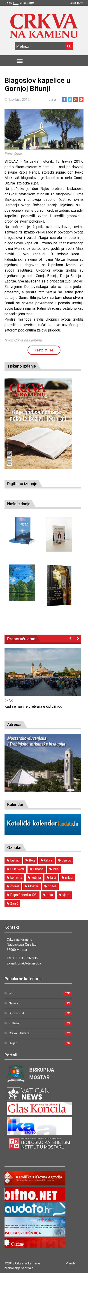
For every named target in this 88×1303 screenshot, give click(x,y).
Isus (56, 869)
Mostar (33, 886)
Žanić (14, 903)
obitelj (52, 886)
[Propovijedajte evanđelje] (22, 531)
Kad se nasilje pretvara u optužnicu (33, 706)
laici (53, 877)
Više (42, 676)
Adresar (14, 724)
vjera (66, 895)
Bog (32, 860)
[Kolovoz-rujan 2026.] (38, 423)
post (50, 895)
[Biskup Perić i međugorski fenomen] (59, 585)
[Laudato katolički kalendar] (43, 834)
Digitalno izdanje (22, 483)
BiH (11, 993)
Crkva (48, 860)
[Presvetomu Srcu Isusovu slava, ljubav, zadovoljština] (59, 534)
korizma (16, 877)
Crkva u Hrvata (19, 1033)
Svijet (13, 1043)
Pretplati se (44, 350)
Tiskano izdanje (21, 366)
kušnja (36, 877)
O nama (9, 3)
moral (14, 886)
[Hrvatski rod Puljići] (22, 582)
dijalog (66, 860)
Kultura (14, 1023)
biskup (15, 860)
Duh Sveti (17, 869)
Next (77, 638)
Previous (70, 638)
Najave (14, 1003)
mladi (69, 877)
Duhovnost (16, 1013)
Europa (38, 869)
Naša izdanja (18, 503)
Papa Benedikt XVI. (23, 895)
